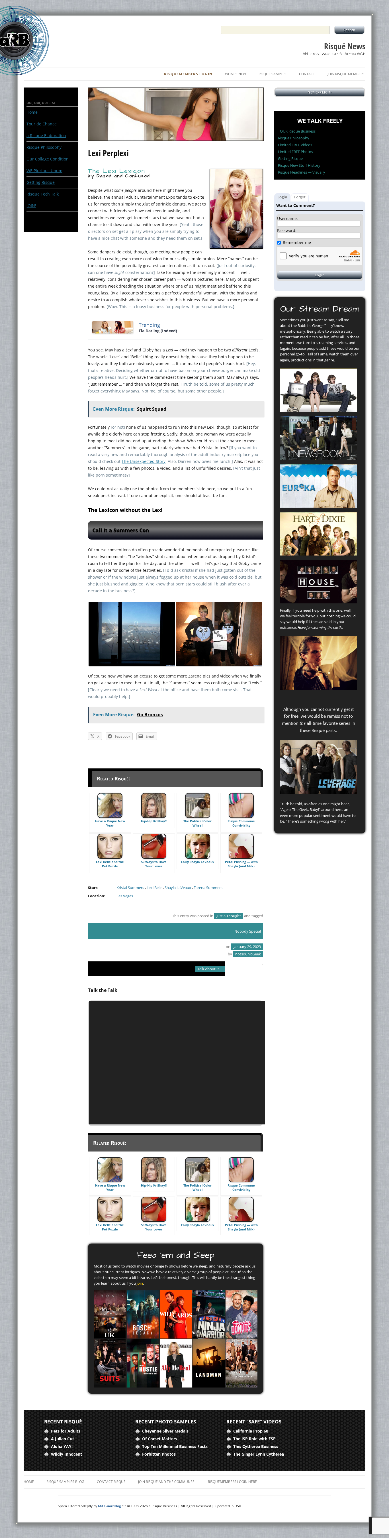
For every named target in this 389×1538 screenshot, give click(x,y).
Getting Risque (40, 182)
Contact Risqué (111, 1481)
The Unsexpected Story (143, 461)
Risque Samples (272, 74)
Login (282, 197)
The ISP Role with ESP (254, 1438)
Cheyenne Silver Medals (165, 1431)
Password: (286, 231)
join (140, 1283)
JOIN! (31, 205)
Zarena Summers (208, 887)
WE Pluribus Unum (44, 170)
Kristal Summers (130, 887)
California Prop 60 (250, 1431)
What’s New (235, 74)
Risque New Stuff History (299, 165)
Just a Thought (228, 915)
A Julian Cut (62, 1438)
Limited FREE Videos (295, 144)
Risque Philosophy (44, 147)
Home (32, 112)
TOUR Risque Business (297, 131)
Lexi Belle (154, 887)
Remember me (297, 242)
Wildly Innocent (66, 1454)
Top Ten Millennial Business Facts (175, 1446)
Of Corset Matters (159, 1438)
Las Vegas (124, 896)
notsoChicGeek (248, 954)
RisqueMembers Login (188, 74)
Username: (287, 219)
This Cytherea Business (255, 1446)
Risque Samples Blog (65, 1481)
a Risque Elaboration (46, 135)
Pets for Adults (65, 1431)
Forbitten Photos (159, 1454)
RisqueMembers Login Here (232, 1481)
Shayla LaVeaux (178, 887)
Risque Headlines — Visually (301, 172)
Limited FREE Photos (295, 151)
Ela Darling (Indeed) (158, 330)
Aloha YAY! (62, 1446)
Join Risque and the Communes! (166, 1481)
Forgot (300, 197)
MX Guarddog (109, 1506)
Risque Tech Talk (42, 194)
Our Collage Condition (47, 159)
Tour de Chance (41, 124)
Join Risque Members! (346, 74)
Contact (307, 74)
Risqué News (344, 46)
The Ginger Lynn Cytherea (258, 1454)
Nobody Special (247, 931)
